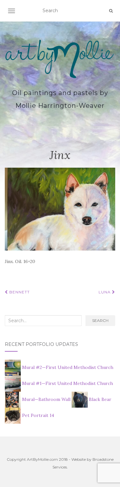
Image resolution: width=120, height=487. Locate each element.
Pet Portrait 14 (37, 415)
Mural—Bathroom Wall (46, 399)
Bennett (19, 292)
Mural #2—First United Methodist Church (67, 367)
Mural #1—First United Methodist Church (67, 383)
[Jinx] (60, 209)
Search (100, 320)
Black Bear (99, 399)
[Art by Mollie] (60, 58)
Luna (105, 292)
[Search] (111, 11)
